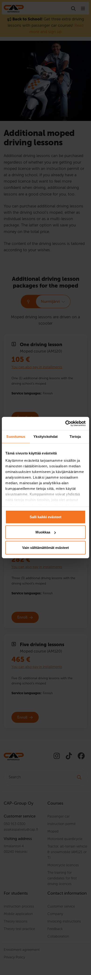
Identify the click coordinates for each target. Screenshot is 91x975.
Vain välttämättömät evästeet (45, 547)
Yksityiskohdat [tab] (45, 436)
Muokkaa (42, 532)
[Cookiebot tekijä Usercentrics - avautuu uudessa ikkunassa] (65, 423)
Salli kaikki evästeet (45, 517)
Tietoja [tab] (75, 436)
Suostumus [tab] (15, 436)
